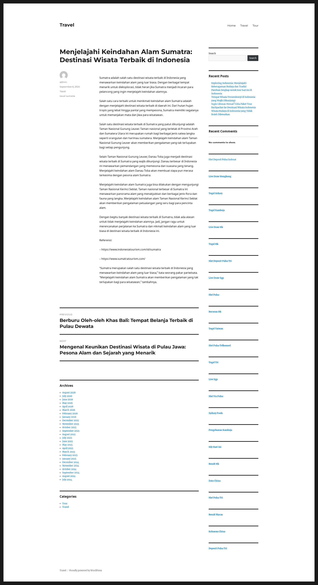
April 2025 (67, 448)
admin (63, 82)
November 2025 (70, 424)
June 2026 (67, 399)
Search (212, 53)
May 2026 (67, 403)
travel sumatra (67, 96)
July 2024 (67, 479)
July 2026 (67, 396)
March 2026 (68, 410)
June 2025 (67, 441)
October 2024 (69, 469)
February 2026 (70, 413)
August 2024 (69, 476)
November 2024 (70, 465)
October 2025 (69, 427)
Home (231, 25)
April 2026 (67, 406)
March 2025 (68, 451)
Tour (255, 25)
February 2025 (70, 455)
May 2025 (67, 444)
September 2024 (71, 472)
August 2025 (69, 434)
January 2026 (69, 417)
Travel (67, 25)
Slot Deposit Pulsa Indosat (222, 159)
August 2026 (69, 392)
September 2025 (71, 431)
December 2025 (70, 420)
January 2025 (69, 458)
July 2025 (67, 437)
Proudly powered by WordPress (85, 570)
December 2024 (70, 462)
